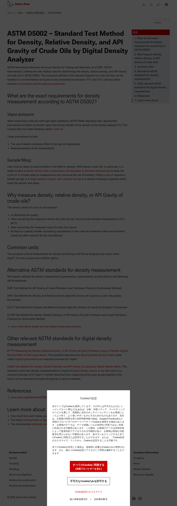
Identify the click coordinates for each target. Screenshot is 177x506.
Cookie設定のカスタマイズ (88, 491)
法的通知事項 (100, 499)
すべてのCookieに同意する (88, 466)
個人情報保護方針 (79, 499)
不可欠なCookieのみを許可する (88, 481)
